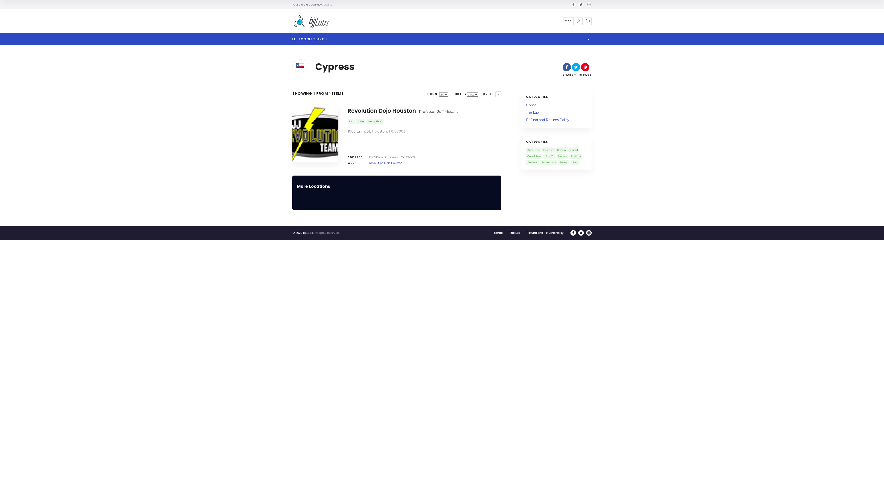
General (562, 150)
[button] (579, 21)
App (529, 150)
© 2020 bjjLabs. (303, 233)
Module (562, 156)
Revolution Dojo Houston (385, 163)
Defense (548, 150)
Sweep (564, 162)
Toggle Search (312, 39)
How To (549, 156)
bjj (537, 150)
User (574, 162)
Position (576, 156)
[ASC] (498, 94)
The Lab (532, 112)
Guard (574, 150)
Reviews (532, 162)
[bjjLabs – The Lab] (311, 21)
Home (531, 105)
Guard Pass (534, 156)
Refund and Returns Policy (547, 120)
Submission (548, 162)
